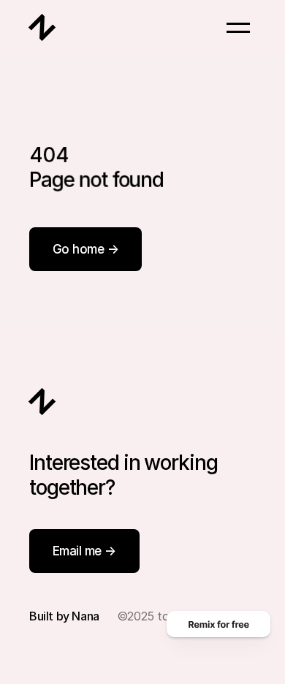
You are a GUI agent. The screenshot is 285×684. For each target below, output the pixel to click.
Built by (50, 616)
